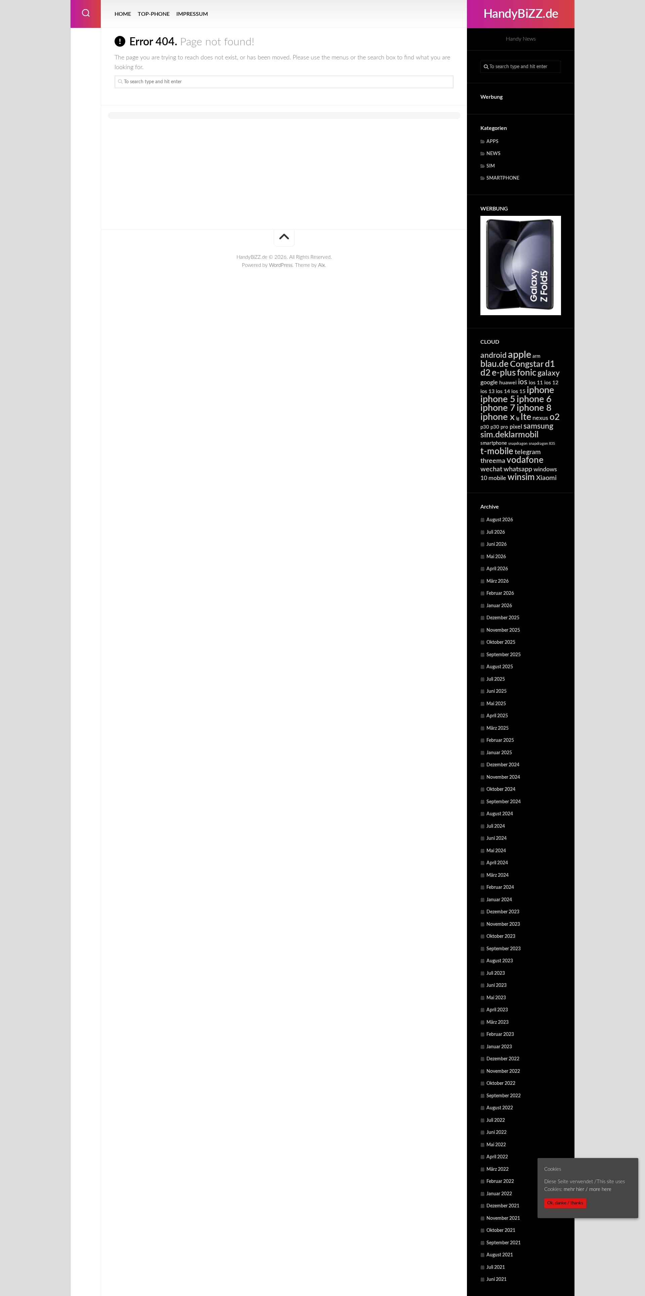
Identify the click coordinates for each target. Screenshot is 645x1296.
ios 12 (551, 382)
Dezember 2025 (502, 618)
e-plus (504, 373)
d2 (485, 373)
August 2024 (499, 814)
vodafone (525, 460)
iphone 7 (497, 408)
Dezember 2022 (502, 1059)
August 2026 (499, 520)
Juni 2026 (496, 544)
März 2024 (497, 875)
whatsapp (518, 469)
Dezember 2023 (502, 912)
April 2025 (497, 716)
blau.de (494, 364)
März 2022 (497, 1169)
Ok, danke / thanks (565, 1203)
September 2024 (503, 802)
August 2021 (499, 1255)
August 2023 (499, 961)
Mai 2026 (496, 557)
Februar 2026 (500, 593)
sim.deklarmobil (509, 435)
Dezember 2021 (502, 1206)
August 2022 (499, 1108)
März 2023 (497, 1022)
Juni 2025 (496, 691)
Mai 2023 (496, 998)
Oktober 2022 (500, 1083)
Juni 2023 (496, 985)
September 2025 (503, 655)
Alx (321, 265)
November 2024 (503, 777)
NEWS (493, 153)
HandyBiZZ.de (520, 14)
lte (526, 417)
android (493, 355)
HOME (123, 14)
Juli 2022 (495, 1120)
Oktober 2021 (500, 1230)
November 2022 (503, 1071)
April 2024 (497, 863)
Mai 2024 (496, 851)
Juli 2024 (495, 826)
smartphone (493, 443)
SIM (490, 166)
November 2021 (503, 1218)
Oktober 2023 (500, 936)
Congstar (527, 364)
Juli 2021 (495, 1267)
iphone (540, 390)
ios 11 (536, 382)
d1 (550, 364)
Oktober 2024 (500, 789)
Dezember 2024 (502, 765)
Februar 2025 (500, 740)
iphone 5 (497, 399)
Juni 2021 (496, 1279)
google (489, 382)
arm (536, 356)
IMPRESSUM (192, 14)
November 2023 (503, 924)
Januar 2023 (499, 1047)
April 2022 (497, 1157)
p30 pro (499, 427)
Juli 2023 (495, 973)
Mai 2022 (496, 1145)
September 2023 (503, 949)
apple (519, 355)
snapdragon (517, 443)
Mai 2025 (496, 704)
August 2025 (499, 667)
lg (517, 419)
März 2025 (497, 728)
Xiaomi (546, 478)
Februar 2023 (500, 1034)
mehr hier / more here (587, 1189)
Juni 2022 (496, 1132)
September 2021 (503, 1243)
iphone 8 (534, 408)
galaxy (549, 373)
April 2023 (497, 1010)
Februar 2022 (500, 1181)
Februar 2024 (500, 887)
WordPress (280, 265)
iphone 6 (534, 399)
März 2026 (497, 581)
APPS (492, 141)
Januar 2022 (499, 1194)
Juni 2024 (496, 838)
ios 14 (503, 391)
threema (492, 461)
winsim (521, 477)
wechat (491, 469)
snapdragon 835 (542, 443)
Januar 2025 (499, 753)
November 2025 (503, 630)
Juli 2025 (495, 679)
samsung (538, 426)
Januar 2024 (499, 900)
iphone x (497, 417)
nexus (540, 418)
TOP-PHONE (154, 14)
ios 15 (518, 391)
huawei (508, 382)
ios (522, 382)
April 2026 (497, 569)
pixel (516, 427)
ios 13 (487, 391)
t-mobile (496, 451)
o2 (555, 417)
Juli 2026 (495, 532)
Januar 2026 (499, 606)
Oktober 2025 (500, 642)
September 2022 (503, 1096)
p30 (484, 427)
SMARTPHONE (502, 178)
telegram (528, 452)
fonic (526, 373)
